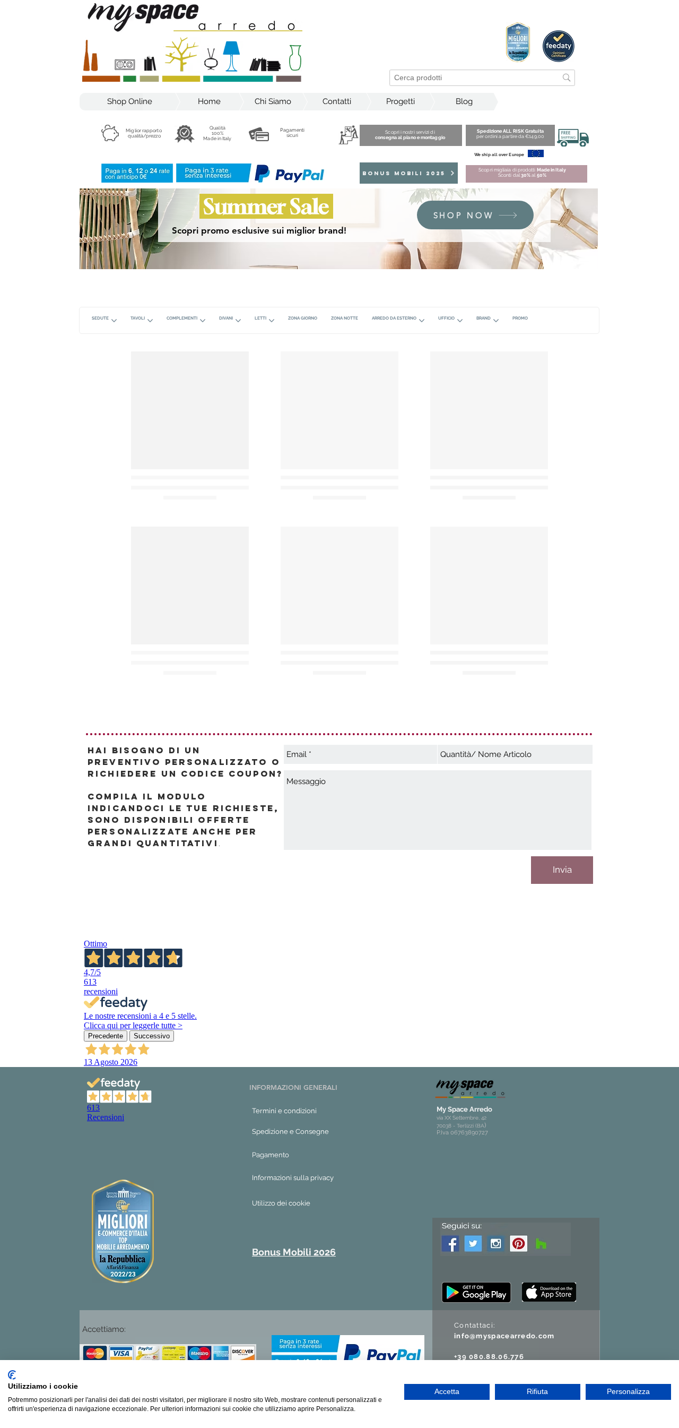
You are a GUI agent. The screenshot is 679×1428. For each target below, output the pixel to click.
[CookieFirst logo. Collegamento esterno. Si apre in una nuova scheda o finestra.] (12, 1375)
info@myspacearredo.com (504, 1336)
